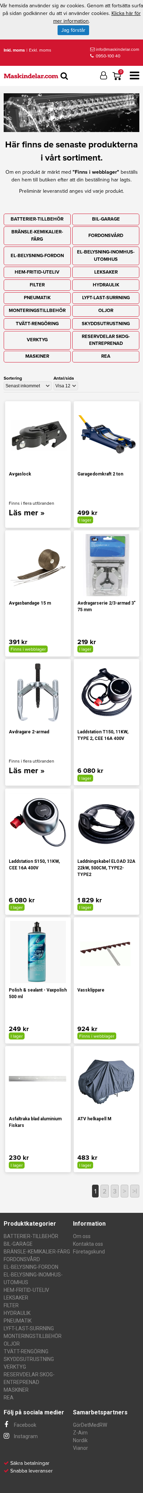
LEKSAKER (106, 272)
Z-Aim (80, 1433)
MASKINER (37, 356)
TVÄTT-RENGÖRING (37, 324)
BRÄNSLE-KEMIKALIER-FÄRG (37, 235)
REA (105, 356)
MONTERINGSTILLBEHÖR (37, 310)
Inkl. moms (14, 50)
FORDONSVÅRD (105, 235)
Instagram (25, 1436)
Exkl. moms (40, 50)
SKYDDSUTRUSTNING (106, 324)
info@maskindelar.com (117, 49)
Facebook (24, 1425)
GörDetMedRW (90, 1425)
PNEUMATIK (37, 298)
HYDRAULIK (106, 285)
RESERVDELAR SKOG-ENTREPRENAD (106, 340)
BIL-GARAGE (106, 219)
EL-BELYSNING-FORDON (37, 256)
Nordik (80, 1440)
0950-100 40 (107, 56)
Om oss (82, 1236)
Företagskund (89, 1252)
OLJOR (105, 310)
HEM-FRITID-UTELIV (37, 272)
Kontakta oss (88, 1244)
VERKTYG (37, 340)
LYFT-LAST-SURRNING (106, 298)
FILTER (37, 285)
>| (134, 1191)
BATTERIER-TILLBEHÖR (37, 219)
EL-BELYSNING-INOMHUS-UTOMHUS (106, 255)
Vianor (80, 1448)
